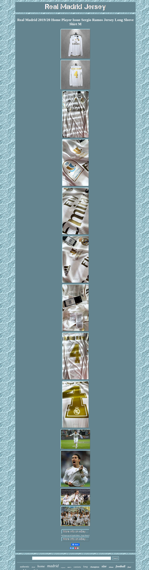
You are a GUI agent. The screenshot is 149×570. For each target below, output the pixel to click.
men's (69, 567)
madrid (53, 566)
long (85, 566)
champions (94, 567)
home (41, 566)
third (33, 567)
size (104, 566)
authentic (24, 566)
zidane (111, 567)
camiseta (77, 567)
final (129, 567)
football (120, 566)
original (63, 567)
